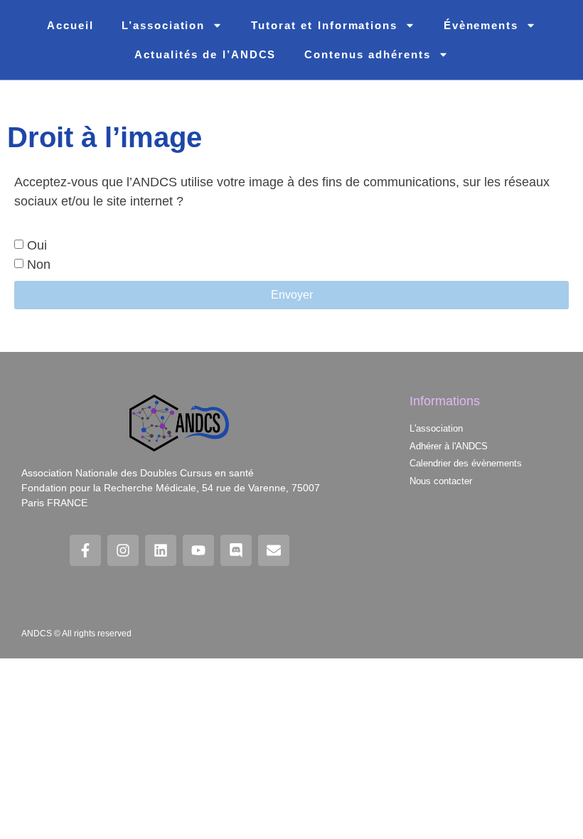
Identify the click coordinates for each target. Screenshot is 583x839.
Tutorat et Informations (324, 25)
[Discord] (236, 550)
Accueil (70, 25)
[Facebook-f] (85, 550)
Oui (37, 246)
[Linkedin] (160, 550)
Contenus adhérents (367, 54)
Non (38, 265)
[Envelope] (273, 550)
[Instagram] (123, 550)
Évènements (481, 25)
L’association (163, 25)
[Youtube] (198, 550)
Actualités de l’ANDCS (205, 54)
